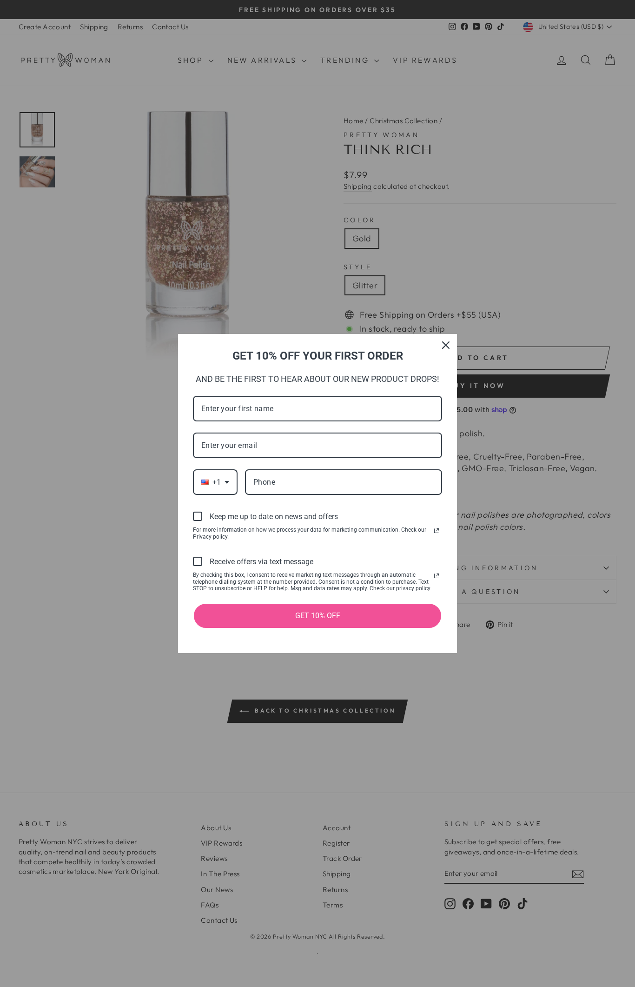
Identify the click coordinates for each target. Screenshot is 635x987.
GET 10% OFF (317, 615)
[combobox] (215, 482)
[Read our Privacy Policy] (436, 530)
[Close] (446, 345)
